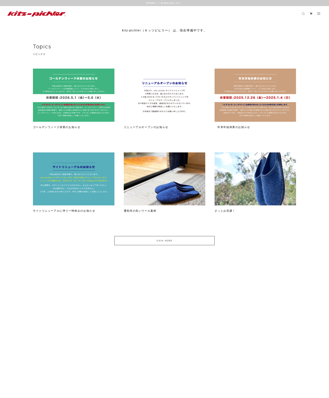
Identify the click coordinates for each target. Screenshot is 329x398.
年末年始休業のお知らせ (232, 127)
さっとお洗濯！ (225, 210)
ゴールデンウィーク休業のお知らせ (57, 127)
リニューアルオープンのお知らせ (146, 127)
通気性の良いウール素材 (140, 210)
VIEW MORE (164, 240)
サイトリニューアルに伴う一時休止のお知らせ (64, 210)
